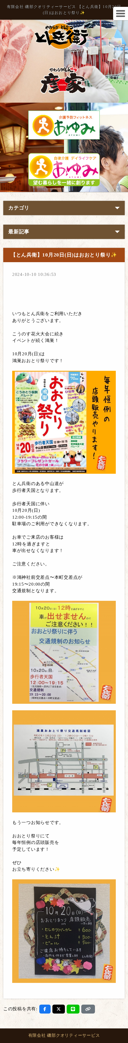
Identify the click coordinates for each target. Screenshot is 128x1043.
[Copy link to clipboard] (88, 1009)
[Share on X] (58, 1009)
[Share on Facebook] (45, 1009)
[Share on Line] (73, 1009)
